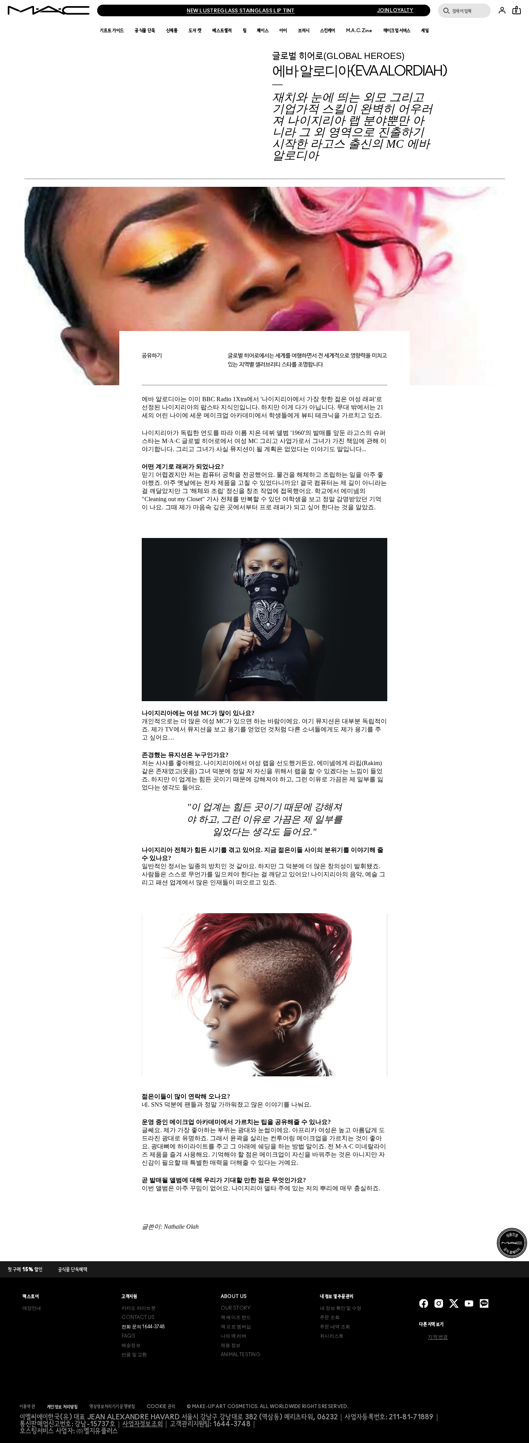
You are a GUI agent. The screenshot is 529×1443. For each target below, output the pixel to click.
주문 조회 (330, 1317)
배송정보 (131, 1345)
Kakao (484, 1303)
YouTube (469, 1303)
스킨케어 (327, 30)
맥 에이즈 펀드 (236, 1317)
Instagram (438, 1303)
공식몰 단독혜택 (73, 1269)
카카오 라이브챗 (139, 1308)
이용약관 (27, 1406)
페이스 (263, 30)
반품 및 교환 (134, 1354)
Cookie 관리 (161, 1406)
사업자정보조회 (142, 1424)
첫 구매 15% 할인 (25, 1269)
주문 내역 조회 (335, 1326)
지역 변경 (438, 1336)
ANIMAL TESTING (240, 1354)
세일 (425, 30)
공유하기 (152, 355)
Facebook (423, 1303)
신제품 (172, 30)
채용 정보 (231, 1345)
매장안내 (31, 1308)
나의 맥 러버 (233, 1336)
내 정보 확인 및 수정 (341, 1308)
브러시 (303, 30)
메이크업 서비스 (396, 30)
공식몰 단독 (145, 30)
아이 (283, 30)
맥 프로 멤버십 (236, 1326)
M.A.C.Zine (359, 30)
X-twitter (454, 1303)
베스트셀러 (222, 30)
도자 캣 (195, 30)
